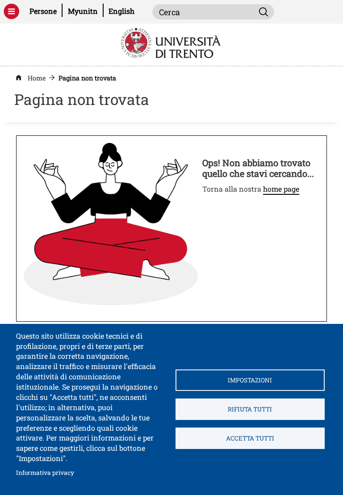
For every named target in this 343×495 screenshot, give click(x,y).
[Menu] (11, 11)
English (121, 11)
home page (281, 188)
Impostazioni (250, 380)
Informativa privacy (45, 472)
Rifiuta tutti (250, 409)
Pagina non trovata (87, 78)
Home (37, 78)
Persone (46, 11)
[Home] (172, 41)
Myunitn (85, 11)
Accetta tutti (250, 438)
